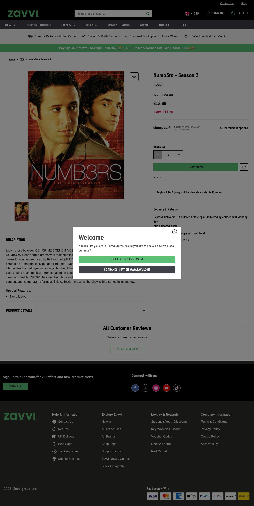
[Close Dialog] (174, 232)
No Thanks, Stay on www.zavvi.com (127, 269)
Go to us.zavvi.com (127, 259)
